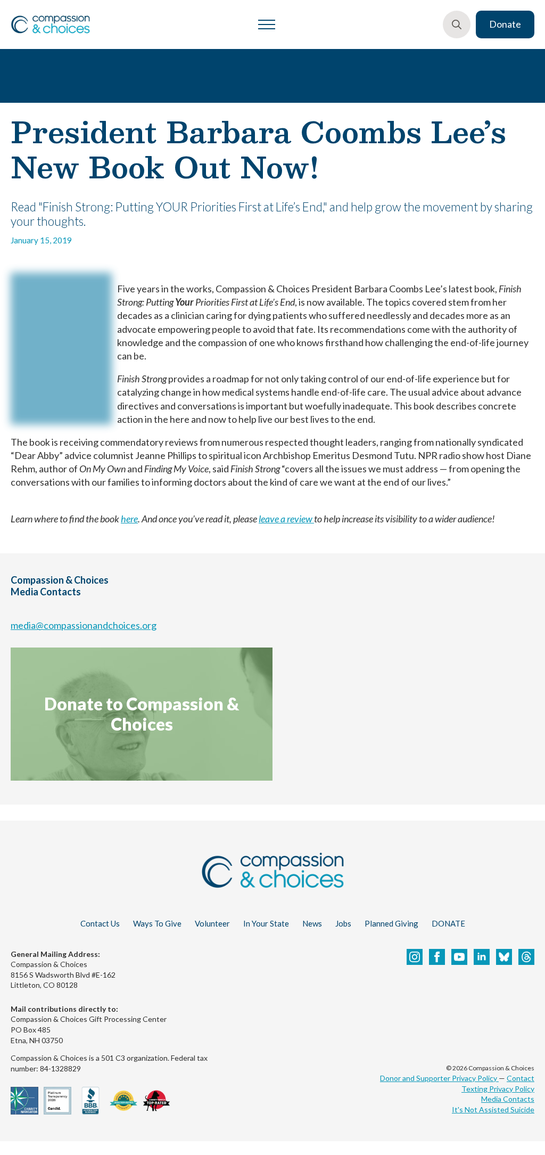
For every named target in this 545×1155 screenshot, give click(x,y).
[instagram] (415, 957)
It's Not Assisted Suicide (493, 1109)
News (312, 923)
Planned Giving (391, 923)
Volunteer (212, 923)
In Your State (266, 923)
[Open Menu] (266, 24)
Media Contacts (507, 1098)
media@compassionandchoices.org (83, 625)
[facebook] (437, 957)
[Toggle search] (456, 24)
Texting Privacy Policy (497, 1088)
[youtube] (459, 957)
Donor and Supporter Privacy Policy (439, 1078)
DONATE (448, 923)
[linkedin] (482, 957)
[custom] (504, 957)
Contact (520, 1078)
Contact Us (100, 923)
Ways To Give (157, 923)
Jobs (343, 923)
